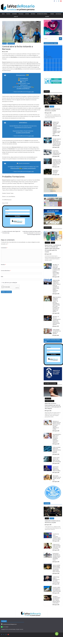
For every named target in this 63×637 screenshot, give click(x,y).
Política (8, 13)
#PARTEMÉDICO (23, 122)
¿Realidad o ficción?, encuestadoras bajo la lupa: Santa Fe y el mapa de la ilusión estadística (57, 162)
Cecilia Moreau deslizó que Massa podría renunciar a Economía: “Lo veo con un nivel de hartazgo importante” (32, 233)
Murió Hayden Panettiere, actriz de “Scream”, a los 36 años (57, 477)
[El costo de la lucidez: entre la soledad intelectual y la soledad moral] (48, 153)
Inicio (3, 13)
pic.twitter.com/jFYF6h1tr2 (23, 88)
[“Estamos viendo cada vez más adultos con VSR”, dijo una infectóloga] (48, 460)
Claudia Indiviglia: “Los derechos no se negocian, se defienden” (57, 331)
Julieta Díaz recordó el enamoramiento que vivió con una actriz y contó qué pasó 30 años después (53, 406)
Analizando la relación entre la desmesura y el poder (52, 109)
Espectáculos (48, 398)
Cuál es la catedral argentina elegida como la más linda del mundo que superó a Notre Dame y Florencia (56, 568)
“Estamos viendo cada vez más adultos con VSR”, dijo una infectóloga (57, 459)
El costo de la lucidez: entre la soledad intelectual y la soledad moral (57, 152)
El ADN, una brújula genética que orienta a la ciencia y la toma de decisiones (57, 450)
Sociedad (52, 106)
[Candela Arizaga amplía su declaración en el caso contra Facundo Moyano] (48, 580)
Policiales (21, 13)
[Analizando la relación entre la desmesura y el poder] (53, 99)
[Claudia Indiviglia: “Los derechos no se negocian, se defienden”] (48, 332)
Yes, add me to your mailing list (9, 282)
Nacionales (58, 13)
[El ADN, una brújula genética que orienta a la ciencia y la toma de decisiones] (48, 451)
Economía (14, 13)
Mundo (52, 13)
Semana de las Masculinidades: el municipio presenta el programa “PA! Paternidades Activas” (56, 557)
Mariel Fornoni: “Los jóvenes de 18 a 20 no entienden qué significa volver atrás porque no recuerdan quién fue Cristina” (53, 248)
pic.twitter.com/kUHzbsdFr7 (29, 168)
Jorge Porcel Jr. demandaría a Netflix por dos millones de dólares (56, 468)
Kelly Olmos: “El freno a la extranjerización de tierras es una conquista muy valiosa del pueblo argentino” (56, 320)
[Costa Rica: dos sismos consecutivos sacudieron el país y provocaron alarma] (48, 537)
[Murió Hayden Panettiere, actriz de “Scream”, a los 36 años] (48, 479)
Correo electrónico (6, 270)
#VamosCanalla (27, 87)
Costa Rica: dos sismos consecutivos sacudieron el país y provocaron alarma (56, 536)
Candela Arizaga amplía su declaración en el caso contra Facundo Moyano (56, 579)
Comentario (4, 247)
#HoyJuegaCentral (20, 75)
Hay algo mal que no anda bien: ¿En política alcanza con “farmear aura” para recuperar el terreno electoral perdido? (57, 142)
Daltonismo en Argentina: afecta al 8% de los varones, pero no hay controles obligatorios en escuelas (57, 425)
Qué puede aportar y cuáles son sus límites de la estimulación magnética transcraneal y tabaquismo (57, 438)
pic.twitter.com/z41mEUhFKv (23, 132)
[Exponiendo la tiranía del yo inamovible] (48, 172)
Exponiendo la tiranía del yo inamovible (55, 171)
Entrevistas (47, 242)
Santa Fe (16, 16)
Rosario (47, 16)
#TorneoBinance (24, 78)
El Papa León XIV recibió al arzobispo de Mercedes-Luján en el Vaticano (56, 546)
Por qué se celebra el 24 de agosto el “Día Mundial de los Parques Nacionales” (57, 589)
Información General (42, 13)
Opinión (27, 13)
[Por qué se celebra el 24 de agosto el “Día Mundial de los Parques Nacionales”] (48, 590)
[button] (48, 14)
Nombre (7, 209)
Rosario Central (11, 43)
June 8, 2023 (31, 135)
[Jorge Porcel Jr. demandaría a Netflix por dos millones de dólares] (48, 469)
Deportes (33, 13)
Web (2, 276)
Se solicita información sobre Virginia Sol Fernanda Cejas (11, 232)
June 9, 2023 (31, 91)
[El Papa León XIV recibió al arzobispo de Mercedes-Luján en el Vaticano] (48, 547)
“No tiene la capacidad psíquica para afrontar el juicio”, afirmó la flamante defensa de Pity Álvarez (56, 600)
